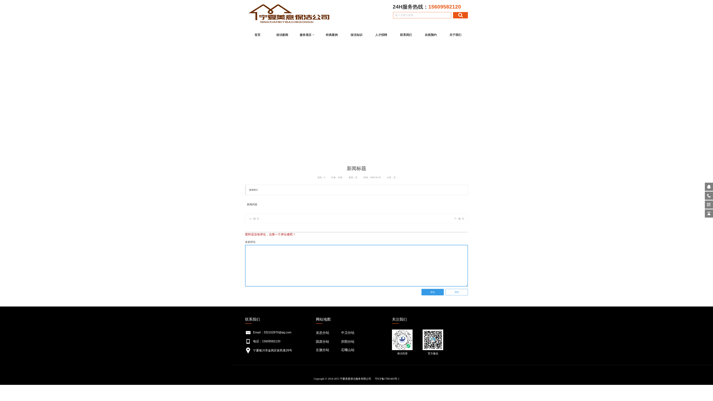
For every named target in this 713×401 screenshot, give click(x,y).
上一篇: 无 (254, 218)
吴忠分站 (322, 333)
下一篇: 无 (459, 218)
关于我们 (455, 34)
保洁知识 (356, 34)
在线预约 (431, 34)
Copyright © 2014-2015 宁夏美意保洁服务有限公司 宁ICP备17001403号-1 (356, 378)
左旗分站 (322, 350)
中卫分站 (347, 333)
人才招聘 (381, 34)
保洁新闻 (282, 34)
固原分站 (322, 341)
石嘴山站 (347, 350)
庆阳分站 (347, 341)
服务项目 (306, 34)
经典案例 (332, 34)
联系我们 (406, 34)
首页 (258, 34)
